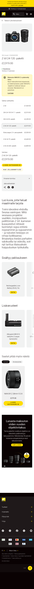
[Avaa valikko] (31, 14)
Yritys (4, 521)
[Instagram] (10, 531)
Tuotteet (4, 507)
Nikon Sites (13, 551)
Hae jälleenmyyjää (12, 169)
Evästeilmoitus (7, 558)
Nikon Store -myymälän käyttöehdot (21, 556)
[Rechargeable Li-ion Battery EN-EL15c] (13, 272)
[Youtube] (31, 531)
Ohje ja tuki (5, 517)
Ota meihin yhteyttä (7, 554)
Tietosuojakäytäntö (19, 554)
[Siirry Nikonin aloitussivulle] (3, 14)
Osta (13, 292)
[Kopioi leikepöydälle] (5, 187)
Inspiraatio (5, 512)
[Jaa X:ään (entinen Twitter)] (13, 187)
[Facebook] (17, 531)
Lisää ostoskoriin (12, 165)
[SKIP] (30, 568)
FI (2, 551)
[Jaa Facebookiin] (9, 187)
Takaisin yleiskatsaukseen (13, 20)
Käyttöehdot (6, 556)
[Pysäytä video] (4, 466)
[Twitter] (24, 531)
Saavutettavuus (16, 558)
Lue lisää (10, 93)
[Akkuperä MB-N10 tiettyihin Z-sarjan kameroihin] (13, 321)
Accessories (17, 362)
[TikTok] (3, 531)
